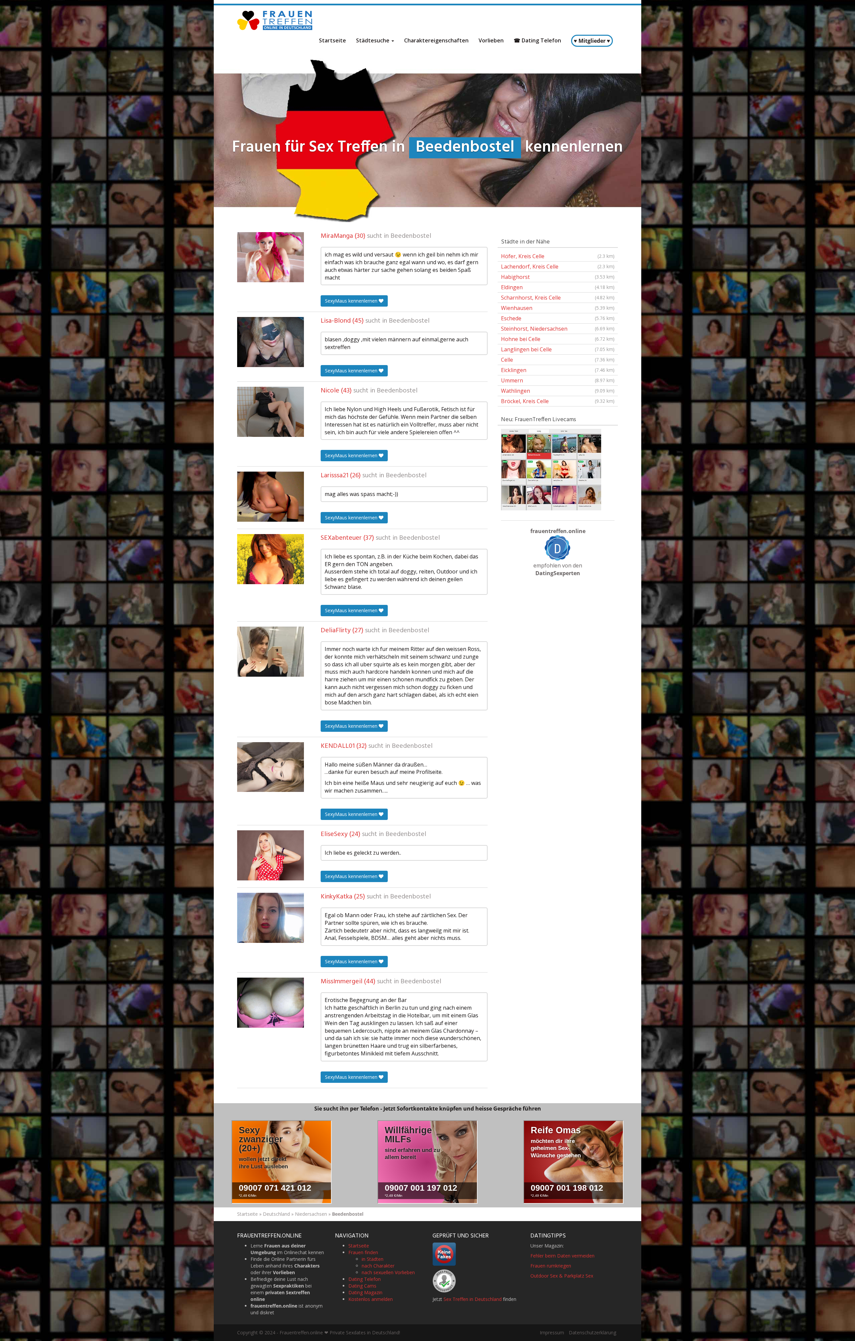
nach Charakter (378, 1266)
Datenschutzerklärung (592, 1332)
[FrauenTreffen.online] (275, 20)
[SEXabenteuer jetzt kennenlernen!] (270, 559)
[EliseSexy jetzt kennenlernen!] (270, 855)
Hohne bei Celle (558, 339)
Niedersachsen (311, 1214)
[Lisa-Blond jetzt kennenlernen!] (270, 342)
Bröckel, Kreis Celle (558, 401)
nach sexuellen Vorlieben (388, 1272)
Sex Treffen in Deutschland (473, 1299)
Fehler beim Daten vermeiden (562, 1255)
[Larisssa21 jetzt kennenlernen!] (270, 496)
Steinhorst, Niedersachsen (558, 328)
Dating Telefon (364, 1279)
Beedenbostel (410, 236)
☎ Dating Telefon (537, 40)
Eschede (558, 318)
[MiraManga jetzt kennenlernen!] (270, 257)
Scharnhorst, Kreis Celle (558, 297)
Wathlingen (558, 390)
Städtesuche (373, 40)
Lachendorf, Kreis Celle (558, 266)
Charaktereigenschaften (436, 40)
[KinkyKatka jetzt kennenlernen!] (270, 918)
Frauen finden (363, 1252)
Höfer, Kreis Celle (558, 256)
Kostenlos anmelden (370, 1299)
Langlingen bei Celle (558, 349)
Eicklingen (558, 370)
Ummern (558, 380)
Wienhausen (558, 308)
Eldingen (558, 287)
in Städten (372, 1259)
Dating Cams (362, 1286)
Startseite (332, 40)
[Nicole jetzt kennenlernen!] (270, 412)
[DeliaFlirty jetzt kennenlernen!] (270, 652)
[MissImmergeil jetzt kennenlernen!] (270, 1003)
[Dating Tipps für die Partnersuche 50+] (558, 547)
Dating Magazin (365, 1292)
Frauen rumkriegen (550, 1266)
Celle (558, 359)
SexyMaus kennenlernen (352, 301)
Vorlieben (491, 40)
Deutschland (276, 1214)
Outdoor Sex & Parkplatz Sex (561, 1276)
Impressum (552, 1332)
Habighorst (558, 277)
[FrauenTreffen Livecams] (551, 469)
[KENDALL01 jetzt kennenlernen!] (270, 767)
